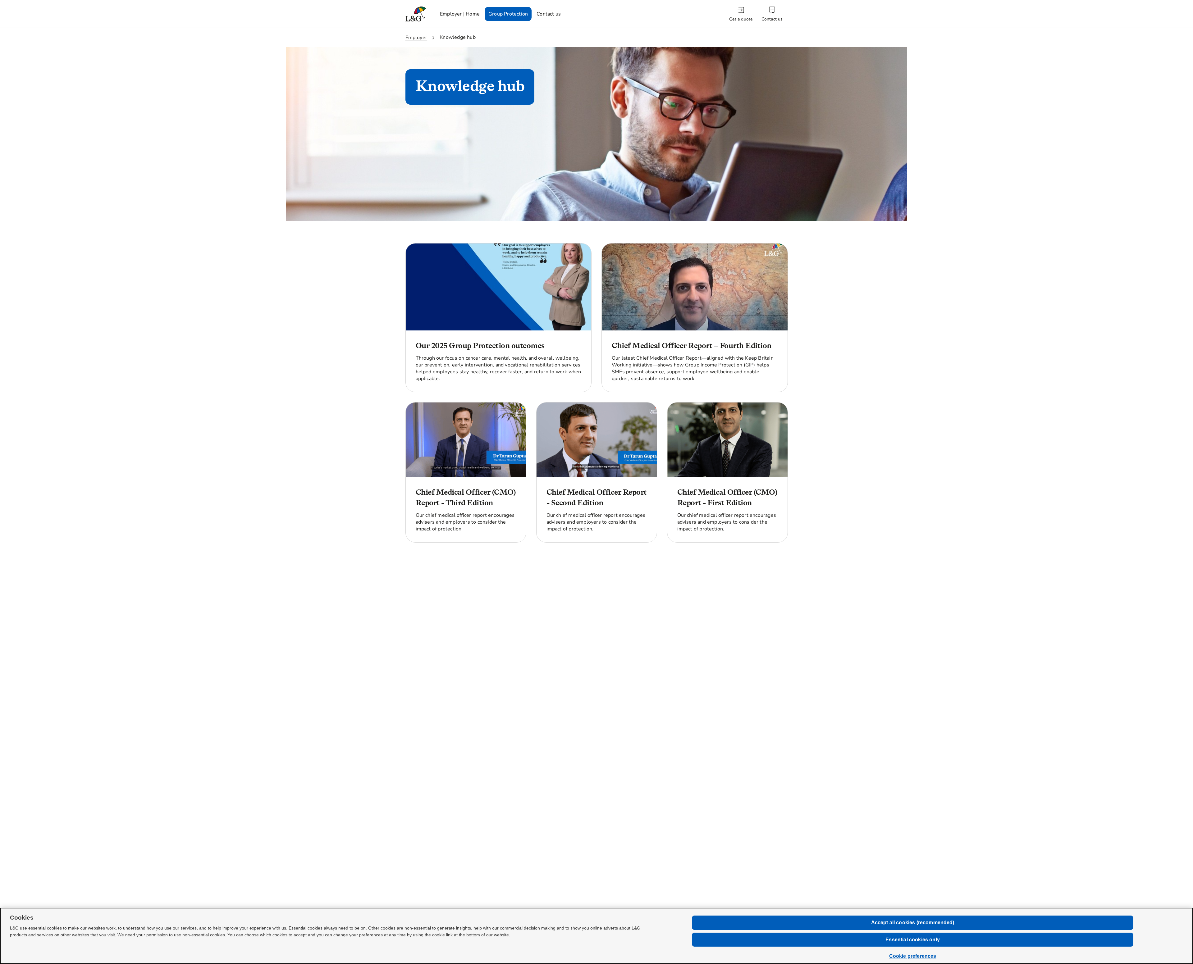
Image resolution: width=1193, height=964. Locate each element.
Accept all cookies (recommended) (912, 922)
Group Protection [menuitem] (508, 14)
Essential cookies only (912, 939)
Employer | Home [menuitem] (460, 14)
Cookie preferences (912, 956)
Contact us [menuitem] (549, 14)
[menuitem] (741, 14)
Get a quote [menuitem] (740, 19)
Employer (416, 37)
